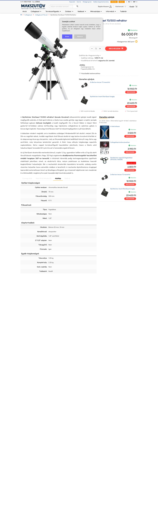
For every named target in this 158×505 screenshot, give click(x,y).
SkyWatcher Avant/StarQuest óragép (102, 96)
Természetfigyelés (53, 11)
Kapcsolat (72, 2)
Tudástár (123, 11)
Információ (111, 11)
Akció (24, 11)
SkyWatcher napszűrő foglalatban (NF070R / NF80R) (121, 158)
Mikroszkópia (96, 11)
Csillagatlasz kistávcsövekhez (120, 142)
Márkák (114, 2)
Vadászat (82, 11)
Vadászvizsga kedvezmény (101, 2)
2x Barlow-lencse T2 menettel (100, 82)
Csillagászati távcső (41, 15)
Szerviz (79, 2)
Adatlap (58, 178)
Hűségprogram (87, 2)
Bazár (122, 2)
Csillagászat (36, 11)
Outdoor (69, 11)
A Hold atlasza (115, 126)
